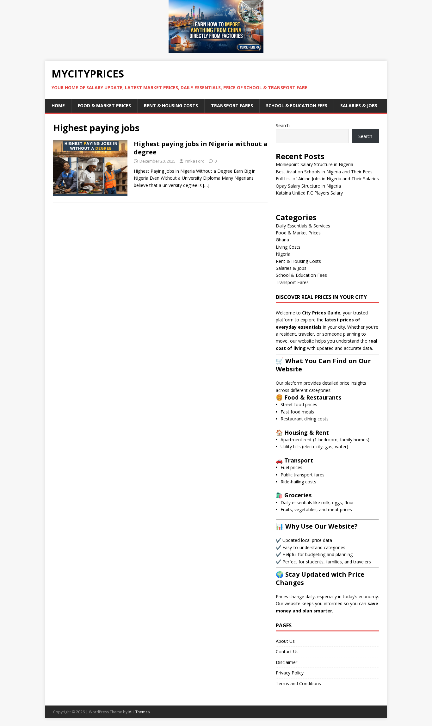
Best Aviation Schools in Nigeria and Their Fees (324, 172)
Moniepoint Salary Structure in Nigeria (314, 164)
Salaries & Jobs (358, 105)
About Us (285, 641)
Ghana (282, 240)
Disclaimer (286, 662)
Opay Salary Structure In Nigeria (308, 186)
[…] (206, 185)
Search (283, 125)
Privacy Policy (290, 673)
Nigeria (283, 254)
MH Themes (139, 712)
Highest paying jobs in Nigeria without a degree (201, 148)
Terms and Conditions (298, 683)
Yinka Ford (195, 161)
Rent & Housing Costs (171, 105)
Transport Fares (232, 105)
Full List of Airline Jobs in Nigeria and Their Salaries (327, 179)
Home (58, 105)
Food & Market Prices (104, 105)
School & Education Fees (296, 105)
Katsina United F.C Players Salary (309, 193)
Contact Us (287, 651)
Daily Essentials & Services (303, 226)
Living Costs (288, 247)
